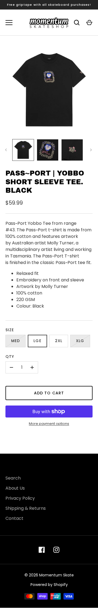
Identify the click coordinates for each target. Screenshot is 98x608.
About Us (15, 488)
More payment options (49, 423)
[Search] (77, 23)
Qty (9, 356)
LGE (37, 340)
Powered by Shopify (49, 584)
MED (15, 340)
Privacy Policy (20, 498)
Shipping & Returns (25, 508)
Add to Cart (49, 393)
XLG (80, 340)
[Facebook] (42, 550)
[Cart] (89, 23)
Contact (14, 518)
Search (13, 478)
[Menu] (9, 23)
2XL (58, 340)
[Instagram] (56, 550)
